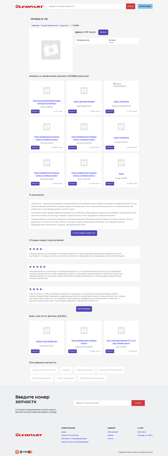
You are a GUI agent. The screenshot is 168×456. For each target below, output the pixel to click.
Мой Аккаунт (113, 432)
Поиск (131, 6)
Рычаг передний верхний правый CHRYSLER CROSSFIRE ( (46, 102)
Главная (35, 25)
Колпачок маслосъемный (92, 378)
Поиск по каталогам (70, 435)
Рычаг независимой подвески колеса (84, 342)
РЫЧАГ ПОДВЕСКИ (121, 101)
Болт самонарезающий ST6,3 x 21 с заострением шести (121, 342)
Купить (103, 32)
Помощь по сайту (145, 435)
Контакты (142, 432)
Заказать (35, 111)
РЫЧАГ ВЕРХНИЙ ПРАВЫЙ (84, 101)
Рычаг (121, 174)
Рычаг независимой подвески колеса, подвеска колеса (46, 138)
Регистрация (145, 6)
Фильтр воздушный (41, 378)
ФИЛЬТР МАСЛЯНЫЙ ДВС (46, 341)
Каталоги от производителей (74, 438)
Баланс (111, 435)
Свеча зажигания (84, 370)
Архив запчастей (49, 25)
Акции (63, 432)
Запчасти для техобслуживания (74, 442)
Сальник (66, 370)
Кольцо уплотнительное (44, 370)
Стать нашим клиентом (84, 233)
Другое (64, 25)
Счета (110, 438)
